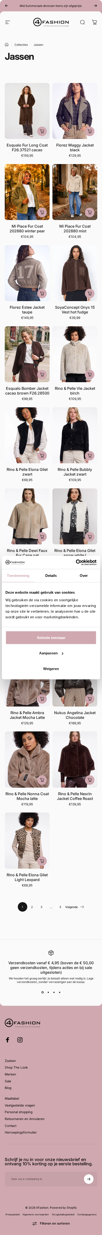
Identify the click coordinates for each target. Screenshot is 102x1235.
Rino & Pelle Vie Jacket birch (75, 390)
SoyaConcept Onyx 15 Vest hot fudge (75, 309)
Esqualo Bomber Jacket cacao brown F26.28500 (27, 390)
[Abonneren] (88, 1179)
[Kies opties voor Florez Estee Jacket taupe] (42, 293)
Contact (10, 1126)
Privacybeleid (12, 1214)
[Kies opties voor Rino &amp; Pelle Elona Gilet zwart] (42, 455)
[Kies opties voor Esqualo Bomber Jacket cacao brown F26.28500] (42, 374)
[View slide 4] (59, 992)
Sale (8, 1081)
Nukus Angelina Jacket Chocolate (75, 715)
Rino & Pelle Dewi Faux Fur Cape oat (27, 553)
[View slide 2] (48, 992)
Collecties (21, 44)
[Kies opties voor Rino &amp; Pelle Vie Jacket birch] (89, 374)
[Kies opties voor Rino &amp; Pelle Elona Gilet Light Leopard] (42, 861)
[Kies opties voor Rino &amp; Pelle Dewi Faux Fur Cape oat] (42, 537)
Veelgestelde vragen (20, 1105)
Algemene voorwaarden (36, 1214)
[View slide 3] (54, 992)
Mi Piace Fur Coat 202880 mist (75, 228)
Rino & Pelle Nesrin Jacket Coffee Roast (75, 796)
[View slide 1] (42, 992)
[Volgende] (95, 5)
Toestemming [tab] (18, 576)
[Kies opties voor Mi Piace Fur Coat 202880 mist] (89, 212)
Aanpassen (48, 653)
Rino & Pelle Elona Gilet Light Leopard (27, 877)
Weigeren (51, 668)
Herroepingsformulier (21, 1132)
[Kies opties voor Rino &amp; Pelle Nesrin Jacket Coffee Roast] (89, 780)
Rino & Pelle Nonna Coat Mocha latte (27, 796)
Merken (10, 1074)
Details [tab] (51, 576)
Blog (8, 1088)
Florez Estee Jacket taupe (27, 309)
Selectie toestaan (51, 637)
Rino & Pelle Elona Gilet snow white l (74, 553)
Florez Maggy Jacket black (75, 147)
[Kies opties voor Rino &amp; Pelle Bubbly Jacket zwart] (89, 455)
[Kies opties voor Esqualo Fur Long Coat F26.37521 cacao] (42, 131)
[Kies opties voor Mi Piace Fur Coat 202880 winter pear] (42, 212)
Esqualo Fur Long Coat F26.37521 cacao (27, 147)
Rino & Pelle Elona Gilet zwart (27, 472)
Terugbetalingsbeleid (63, 1214)
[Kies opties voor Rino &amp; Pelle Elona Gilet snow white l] (89, 537)
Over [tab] (84, 576)
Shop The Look (16, 1067)
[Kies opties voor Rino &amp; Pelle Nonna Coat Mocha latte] (42, 780)
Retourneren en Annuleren (25, 1119)
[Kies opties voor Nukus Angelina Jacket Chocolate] (89, 699)
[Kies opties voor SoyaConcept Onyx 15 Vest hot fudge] (89, 293)
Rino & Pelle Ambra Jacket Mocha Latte (27, 715)
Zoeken (10, 1061)
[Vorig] (6, 5)
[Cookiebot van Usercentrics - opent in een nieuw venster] (76, 562)
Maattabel (12, 1098)
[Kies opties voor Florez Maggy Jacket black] (89, 131)
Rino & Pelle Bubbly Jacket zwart (75, 472)
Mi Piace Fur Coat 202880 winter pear (27, 228)
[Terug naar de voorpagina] (7, 44)
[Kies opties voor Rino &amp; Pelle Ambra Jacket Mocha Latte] (42, 699)
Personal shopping (18, 1112)
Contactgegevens (87, 1214)
